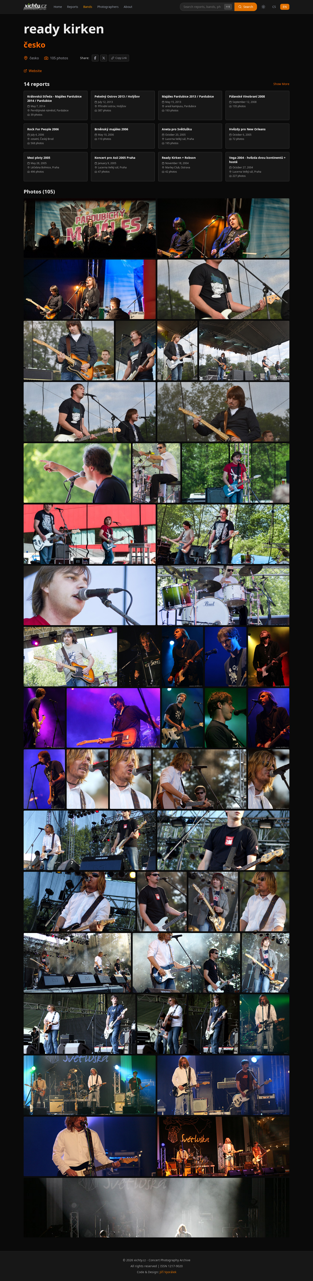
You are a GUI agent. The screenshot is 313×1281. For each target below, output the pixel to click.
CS (274, 7)
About (128, 7)
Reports (72, 7)
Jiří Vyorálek (168, 1272)
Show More (281, 84)
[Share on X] (103, 58)
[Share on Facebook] (95, 58)
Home (58, 7)
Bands (87, 7)
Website (35, 70)
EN (285, 7)
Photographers (108, 7)
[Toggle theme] (263, 7)
